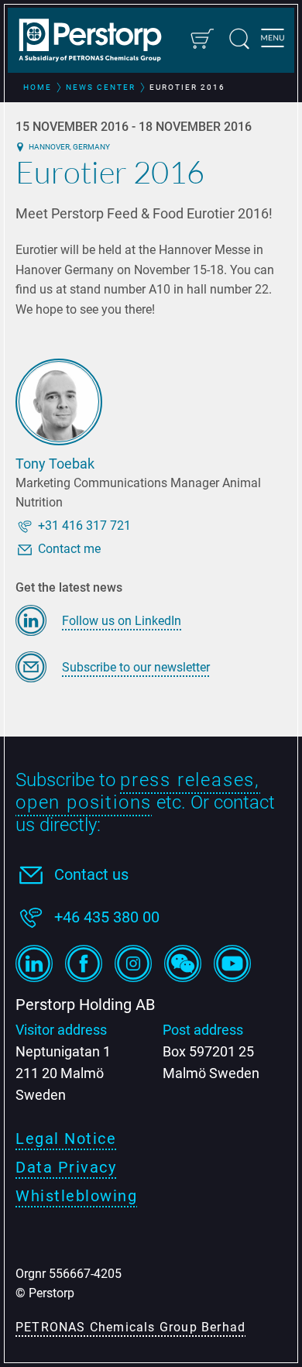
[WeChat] (182, 963)
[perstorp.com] (97, 41)
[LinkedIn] (34, 963)
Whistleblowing (76, 1196)
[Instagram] (133, 963)
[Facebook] (83, 963)
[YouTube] (232, 963)
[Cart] (201, 39)
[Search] (239, 39)
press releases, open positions (137, 791)
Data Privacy (65, 1167)
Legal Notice (65, 1138)
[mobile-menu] (272, 40)
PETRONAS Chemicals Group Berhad (130, 1327)
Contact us (91, 874)
